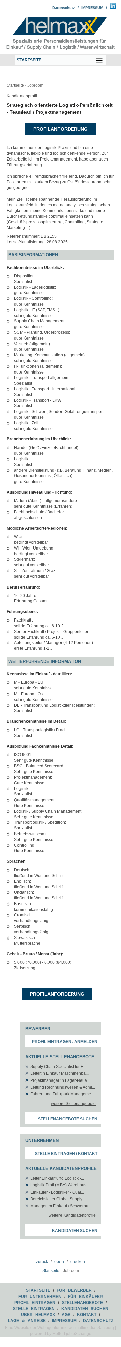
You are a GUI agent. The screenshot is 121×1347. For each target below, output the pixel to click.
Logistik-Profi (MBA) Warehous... (59, 1185)
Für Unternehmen (40, 1296)
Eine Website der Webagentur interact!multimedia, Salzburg (59, 1327)
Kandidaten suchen (74, 1230)
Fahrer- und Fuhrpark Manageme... (62, 1094)
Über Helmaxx (38, 1314)
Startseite (15, 85)
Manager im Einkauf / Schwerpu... (60, 1206)
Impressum (64, 1320)
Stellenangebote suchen (67, 1118)
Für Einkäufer (85, 1296)
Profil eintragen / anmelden (64, 1041)
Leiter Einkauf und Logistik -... (57, 1178)
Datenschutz (63, 8)
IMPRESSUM (92, 8)
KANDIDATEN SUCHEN (84, 1308)
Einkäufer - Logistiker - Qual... (57, 1192)
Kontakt (86, 1314)
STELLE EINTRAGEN (34, 1308)
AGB (66, 1314)
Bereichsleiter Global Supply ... (58, 1199)
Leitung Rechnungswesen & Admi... (62, 1087)
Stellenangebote (82, 1302)
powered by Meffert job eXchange (60, 1333)
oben (59, 1261)
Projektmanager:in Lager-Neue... (60, 1080)
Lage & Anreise (27, 1320)
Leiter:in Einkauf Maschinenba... (59, 1073)
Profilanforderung (60, 129)
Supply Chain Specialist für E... (58, 1066)
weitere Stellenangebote (73, 1103)
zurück (42, 1261)
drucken (77, 1261)
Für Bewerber (74, 1290)
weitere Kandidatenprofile (72, 1215)
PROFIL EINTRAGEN (34, 1302)
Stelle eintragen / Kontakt (66, 1153)
